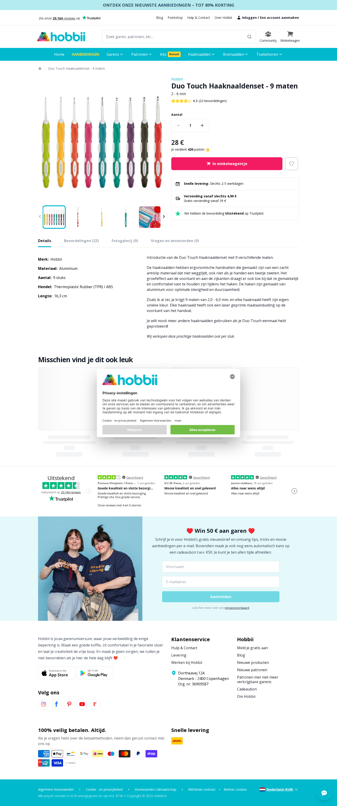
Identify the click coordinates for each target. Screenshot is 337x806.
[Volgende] (159, 140)
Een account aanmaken (279, 17)
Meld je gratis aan (252, 647)
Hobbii (177, 79)
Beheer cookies (235, 789)
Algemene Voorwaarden (56, 789)
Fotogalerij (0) (125, 240)
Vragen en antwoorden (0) (175, 240)
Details (44, 240)
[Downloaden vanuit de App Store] (56, 673)
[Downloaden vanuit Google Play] (95, 673)
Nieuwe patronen (252, 669)
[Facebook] (56, 704)
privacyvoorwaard (237, 608)
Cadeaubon (247, 689)
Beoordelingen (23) (81, 240)
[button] (290, 36)
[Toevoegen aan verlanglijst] (291, 163)
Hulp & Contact (198, 17)
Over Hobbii (223, 17)
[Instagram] (43, 704)
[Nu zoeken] (249, 36)
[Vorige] (44, 140)
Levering (178, 655)
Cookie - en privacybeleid (104, 789)
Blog (159, 17)
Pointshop (175, 17)
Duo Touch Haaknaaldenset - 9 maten (76, 68)
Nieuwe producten (253, 662)
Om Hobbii (246, 696)
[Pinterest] (69, 704)
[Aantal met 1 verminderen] (178, 125)
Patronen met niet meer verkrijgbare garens (257, 679)
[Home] (39, 68)
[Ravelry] (94, 704)
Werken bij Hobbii (186, 662)
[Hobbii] (61, 36)
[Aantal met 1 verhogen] (202, 125)
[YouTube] (82, 704)
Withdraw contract (201, 789)
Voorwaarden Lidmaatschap (155, 789)
